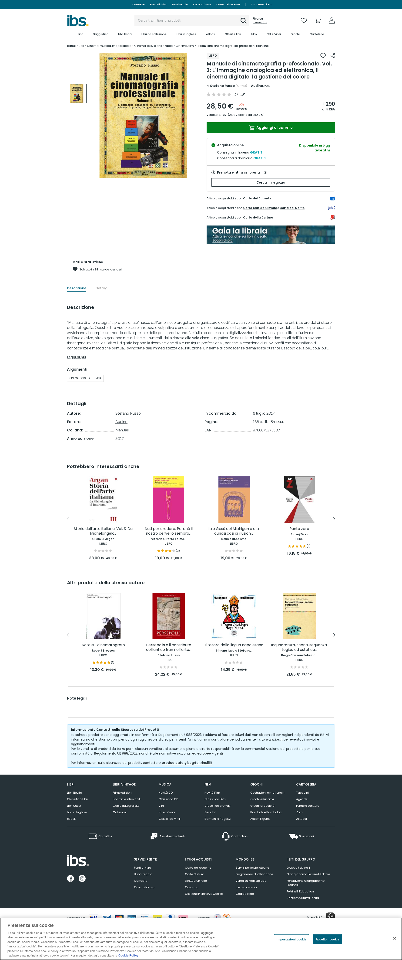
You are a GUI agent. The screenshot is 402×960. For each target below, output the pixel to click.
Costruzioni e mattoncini (267, 793)
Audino (257, 85)
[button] (243, 21)
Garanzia (191, 887)
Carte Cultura (202, 4)
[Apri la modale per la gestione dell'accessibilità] (330, 917)
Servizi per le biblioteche (252, 868)
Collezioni (120, 812)
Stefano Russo (222, 85)
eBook (71, 819)
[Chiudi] (394, 938)
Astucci (301, 819)
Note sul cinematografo (103, 645)
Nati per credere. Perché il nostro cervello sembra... (169, 531)
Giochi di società (262, 806)
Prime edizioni (122, 793)
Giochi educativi (262, 799)
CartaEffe (138, 4)
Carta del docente (228, 4)
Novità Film (212, 793)
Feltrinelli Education (300, 891)
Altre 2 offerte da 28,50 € (246, 115)
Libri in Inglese (77, 812)
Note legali (77, 698)
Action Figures (260, 819)
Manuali (122, 430)
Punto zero (299, 528)
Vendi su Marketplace (251, 881)
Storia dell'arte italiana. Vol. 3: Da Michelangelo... (103, 531)
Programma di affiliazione (254, 874)
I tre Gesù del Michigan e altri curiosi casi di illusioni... (234, 531)
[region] (201, 939)
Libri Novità (74, 793)
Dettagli (102, 288)
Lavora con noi (246, 887)
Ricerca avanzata (260, 20)
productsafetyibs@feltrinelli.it (187, 762)
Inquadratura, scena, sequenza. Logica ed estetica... (299, 647)
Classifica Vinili (170, 819)
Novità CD (166, 793)
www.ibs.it (274, 739)
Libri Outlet (74, 806)
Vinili (162, 806)
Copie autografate (126, 806)
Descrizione (76, 288)
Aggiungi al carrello (274, 127)
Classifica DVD (214, 799)
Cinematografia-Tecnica (85, 378)
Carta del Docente (257, 198)
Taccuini (302, 793)
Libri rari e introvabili (127, 799)
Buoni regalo (180, 4)
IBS (223, 115)
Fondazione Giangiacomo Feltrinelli (306, 883)
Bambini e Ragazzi (217, 819)
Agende (301, 799)
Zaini (299, 812)
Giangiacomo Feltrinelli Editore (308, 874)
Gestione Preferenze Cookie (204, 894)
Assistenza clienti (261, 4)
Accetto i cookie (327, 939)
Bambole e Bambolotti (266, 812)
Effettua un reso (196, 881)
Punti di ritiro (158, 4)
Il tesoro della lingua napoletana (234, 645)
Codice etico (245, 894)
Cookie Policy (128, 955)
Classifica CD (168, 799)
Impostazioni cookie (291, 939)
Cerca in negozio (270, 182)
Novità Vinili (167, 812)
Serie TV (209, 812)
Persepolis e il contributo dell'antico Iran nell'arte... (168, 647)
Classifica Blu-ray (217, 806)
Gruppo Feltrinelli (298, 868)
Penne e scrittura (307, 806)
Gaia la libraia (144, 887)
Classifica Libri (77, 799)
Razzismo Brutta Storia (303, 898)
